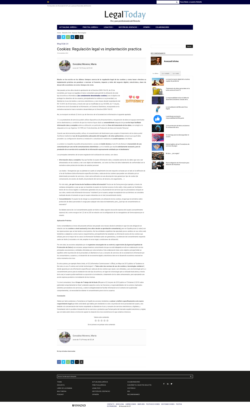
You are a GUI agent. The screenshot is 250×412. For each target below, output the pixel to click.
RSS (128, 391)
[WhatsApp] (68, 37)
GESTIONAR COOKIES (168, 404)
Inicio (59, 33)
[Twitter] (63, 37)
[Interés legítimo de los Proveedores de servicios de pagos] (158, 147)
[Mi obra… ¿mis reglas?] (158, 156)
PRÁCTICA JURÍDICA (99, 385)
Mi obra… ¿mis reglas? (172, 153)
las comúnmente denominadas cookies (92, 96)
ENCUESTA (60, 385)
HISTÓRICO (131, 388)
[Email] (77, 37)
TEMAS (59, 382)
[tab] (155, 73)
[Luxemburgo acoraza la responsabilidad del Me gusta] (158, 119)
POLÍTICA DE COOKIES (153, 404)
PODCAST (60, 394)
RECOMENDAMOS (133, 394)
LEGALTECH (96, 388)
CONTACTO (110, 404)
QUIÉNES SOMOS (130, 404)
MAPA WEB (141, 404)
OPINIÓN (95, 394)
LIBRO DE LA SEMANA (64, 388)
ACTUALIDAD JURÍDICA (100, 382)
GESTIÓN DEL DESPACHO (101, 391)
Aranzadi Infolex (171, 61)
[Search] (177, 2)
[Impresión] (81, 37)
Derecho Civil (66, 33)
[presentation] (155, 73)
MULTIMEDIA (61, 391)
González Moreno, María (84, 64)
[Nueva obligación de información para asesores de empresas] (158, 165)
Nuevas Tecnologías (79, 33)
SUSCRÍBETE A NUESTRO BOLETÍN (139, 385)
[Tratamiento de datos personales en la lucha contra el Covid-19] (158, 91)
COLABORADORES (133, 382)
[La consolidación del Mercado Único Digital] (158, 110)
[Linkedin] (72, 37)
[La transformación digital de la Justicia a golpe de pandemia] (158, 82)
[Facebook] (59, 37)
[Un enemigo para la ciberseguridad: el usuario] (158, 137)
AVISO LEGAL (120, 404)
